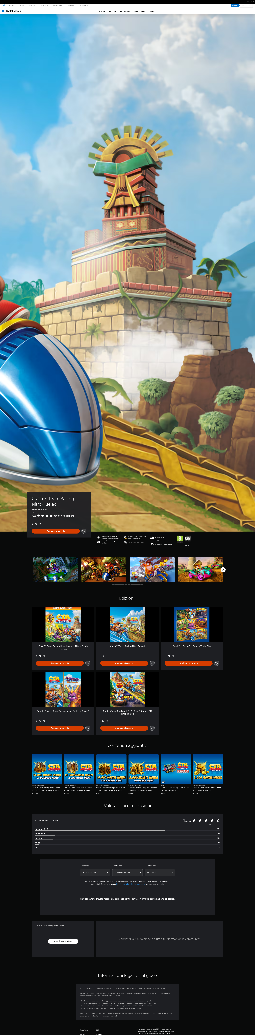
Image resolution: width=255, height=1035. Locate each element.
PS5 (21, 5)
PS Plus (44, 5)
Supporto (83, 5)
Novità (70, 5)
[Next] (223, 569)
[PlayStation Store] (12, 10)
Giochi (31, 5)
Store (11, 5)
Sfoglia (152, 11)
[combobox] (95, 872)
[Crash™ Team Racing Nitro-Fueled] (55, 569)
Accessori (57, 5)
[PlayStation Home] (4, 6)
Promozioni (125, 11)
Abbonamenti (140, 11)
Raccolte (112, 11)
